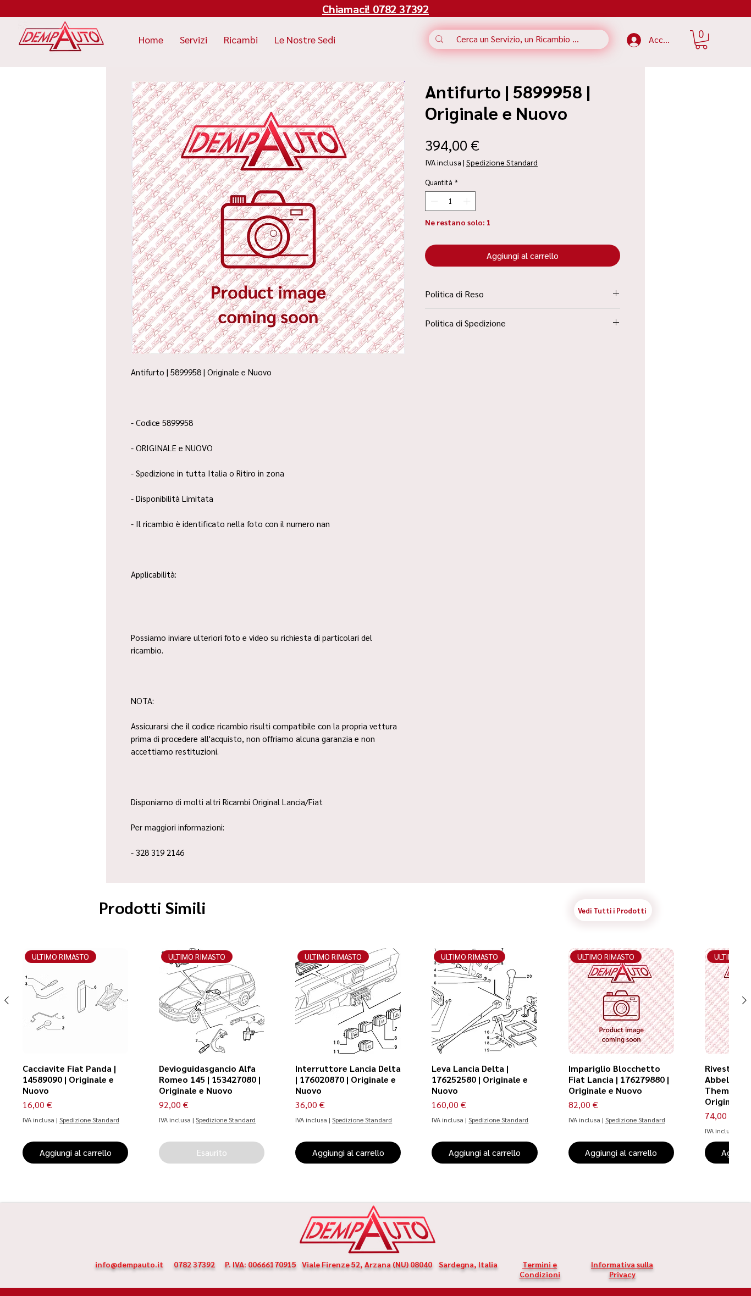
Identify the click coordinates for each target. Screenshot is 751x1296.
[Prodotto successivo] (744, 1000)
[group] (375, 1056)
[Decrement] (433, 201)
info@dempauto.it (129, 1264)
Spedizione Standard (502, 162)
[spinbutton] (450, 201)
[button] (701, 39)
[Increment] (467, 201)
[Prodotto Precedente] (6, 1000)
